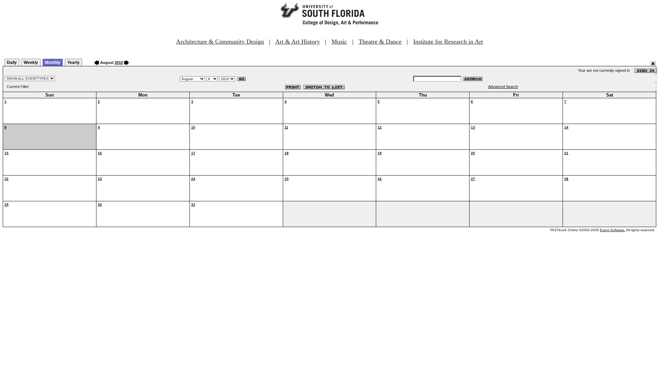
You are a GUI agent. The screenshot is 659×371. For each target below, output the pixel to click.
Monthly (52, 62)
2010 (119, 62)
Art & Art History (297, 41)
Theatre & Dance (380, 41)
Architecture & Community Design (220, 41)
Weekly (31, 62)
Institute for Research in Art (448, 41)
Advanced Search (503, 87)
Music (339, 41)
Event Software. (612, 230)
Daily (12, 62)
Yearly (73, 62)
